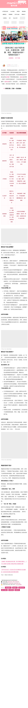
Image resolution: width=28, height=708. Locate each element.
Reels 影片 (15, 18)
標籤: (2, 587)
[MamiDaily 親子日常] (14, 4)
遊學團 (7, 77)
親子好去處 (17, 14)
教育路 (18, 11)
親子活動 (17, 58)
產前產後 (24, 11)
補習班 (21, 77)
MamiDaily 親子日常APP (13, 581)
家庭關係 (10, 14)
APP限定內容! (5, 11)
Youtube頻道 (18, 584)
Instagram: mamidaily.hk (14, 583)
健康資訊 (4, 14)
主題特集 (5, 18)
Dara (9, 64)
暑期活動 (7, 81)
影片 (10, 18)
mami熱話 (12, 11)
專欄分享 (23, 14)
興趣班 (15, 587)
